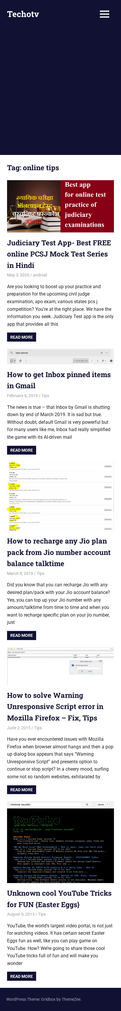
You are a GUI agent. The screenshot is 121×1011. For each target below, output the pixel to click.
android (40, 275)
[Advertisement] (60, 91)
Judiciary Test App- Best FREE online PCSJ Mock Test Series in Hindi (59, 254)
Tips (45, 395)
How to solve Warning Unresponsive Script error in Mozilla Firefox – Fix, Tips (55, 707)
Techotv (23, 14)
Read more (21, 337)
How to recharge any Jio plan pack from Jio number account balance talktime (59, 552)
